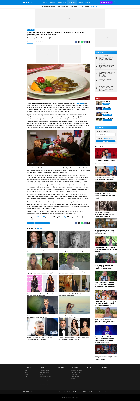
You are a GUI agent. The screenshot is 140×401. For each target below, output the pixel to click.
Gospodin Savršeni (62, 6)
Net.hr (39, 228)
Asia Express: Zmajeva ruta (45, 377)
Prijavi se (106, 141)
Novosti (45, 2)
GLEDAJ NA (104, 2)
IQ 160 (41, 374)
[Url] (88, 42)
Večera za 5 (94, 6)
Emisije (52, 2)
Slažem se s (105, 138)
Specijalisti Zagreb (44, 372)
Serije (25, 370)
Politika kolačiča (87, 391)
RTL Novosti (100, 128)
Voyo (25, 376)
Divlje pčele (73, 6)
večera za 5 (30, 223)
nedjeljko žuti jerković (43, 223)
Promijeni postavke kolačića (98, 391)
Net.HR (80, 2)
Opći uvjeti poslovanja (110, 391)
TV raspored (61, 2)
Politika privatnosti (71, 391)
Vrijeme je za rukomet (48, 6)
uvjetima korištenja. (108, 138)
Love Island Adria (44, 370)
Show (98, 98)
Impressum (55, 391)
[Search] (115, 2)
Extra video (72, 2)
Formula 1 (42, 386)
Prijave (87, 2)
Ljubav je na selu (84, 6)
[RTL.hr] (27, 2)
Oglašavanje (79, 391)
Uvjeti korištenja (63, 391)
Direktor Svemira (44, 384)
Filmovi (26, 372)
